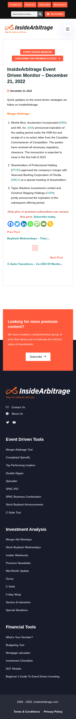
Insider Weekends (17, 555)
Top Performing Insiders (20, 465)
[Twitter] (17, 224)
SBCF (15, 179)
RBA (63, 122)
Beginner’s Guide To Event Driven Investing (32, 676)
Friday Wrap (13, 594)
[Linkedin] (24, 224)
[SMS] (37, 224)
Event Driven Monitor (37, 52)
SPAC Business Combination (23, 496)
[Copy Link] (50, 224)
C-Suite (10, 586)
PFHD (15, 170)
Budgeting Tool (15, 645)
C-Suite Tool (13, 512)
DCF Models (13, 668)
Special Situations (17, 610)
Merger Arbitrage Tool (19, 449)
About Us (17, 413)
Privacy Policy (53, 711)
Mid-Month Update (17, 570)
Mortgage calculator (18, 652)
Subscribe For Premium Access (36, 58)
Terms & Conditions (27, 711)
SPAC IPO (12, 488)
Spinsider (11, 481)
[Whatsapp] (30, 224)
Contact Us (18, 407)
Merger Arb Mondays (19, 539)
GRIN (50, 192)
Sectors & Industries (18, 602)
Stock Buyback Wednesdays (23, 547)
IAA (31, 127)
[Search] (40, 14)
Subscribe (36, 356)
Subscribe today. (45, 216)
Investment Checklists (19, 660)
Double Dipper (15, 473)
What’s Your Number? (19, 637)
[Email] (44, 224)
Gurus (9, 578)
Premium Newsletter (18, 563)
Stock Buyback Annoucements (24, 504)
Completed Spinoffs (18, 457)
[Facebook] (10, 224)
